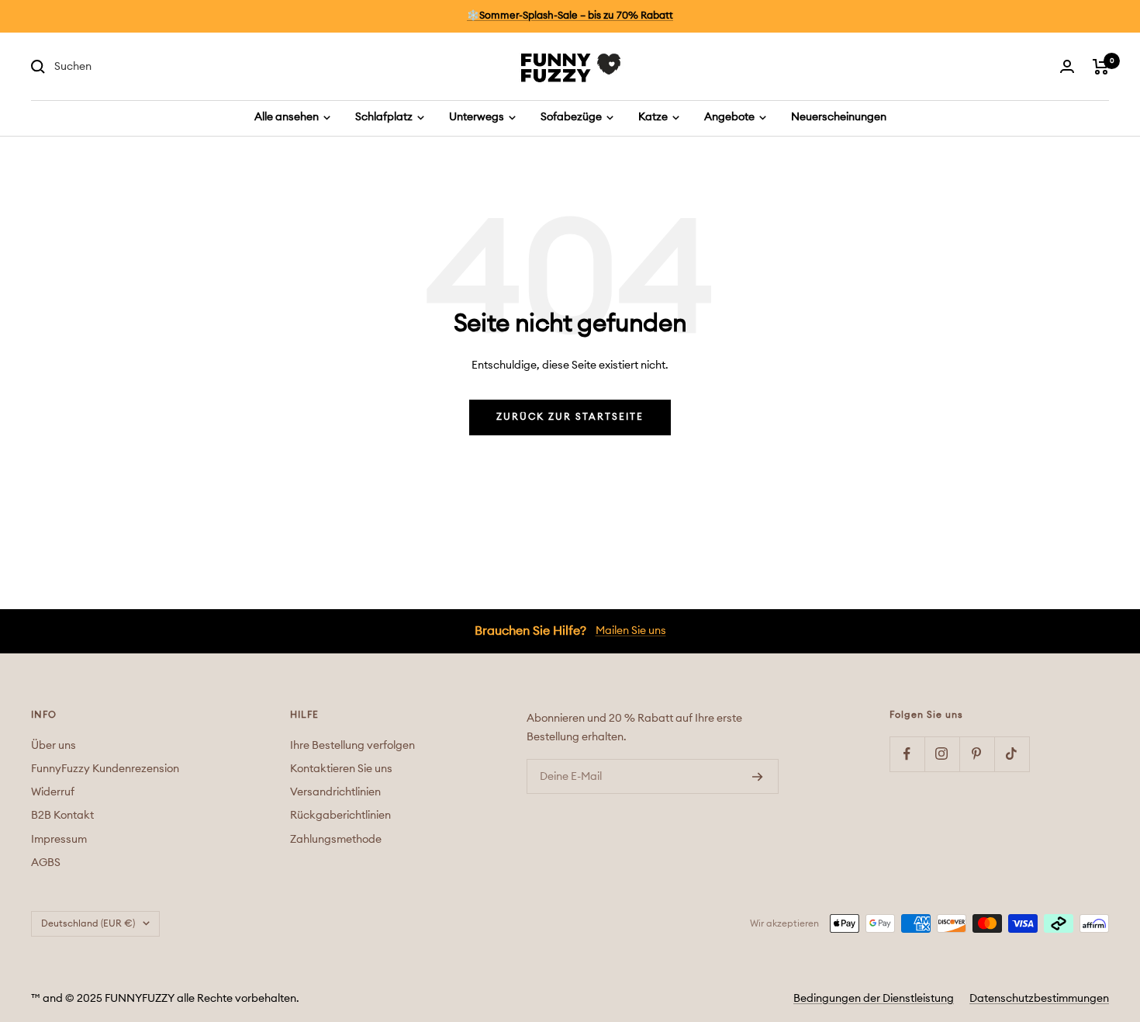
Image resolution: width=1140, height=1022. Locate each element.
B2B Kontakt (62, 815)
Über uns (53, 745)
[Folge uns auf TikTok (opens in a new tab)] (1011, 753)
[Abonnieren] (757, 776)
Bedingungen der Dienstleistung (873, 998)
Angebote (730, 117)
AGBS (45, 862)
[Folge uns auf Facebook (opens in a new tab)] (907, 753)
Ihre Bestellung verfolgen (352, 745)
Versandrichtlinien (335, 792)
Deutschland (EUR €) (88, 923)
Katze (654, 117)
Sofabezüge (572, 117)
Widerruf (52, 792)
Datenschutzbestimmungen (1039, 998)
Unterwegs (477, 117)
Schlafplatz (385, 117)
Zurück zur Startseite (570, 416)
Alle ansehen (287, 117)
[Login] (1067, 66)
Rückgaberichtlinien (340, 815)
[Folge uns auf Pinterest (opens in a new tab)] (976, 753)
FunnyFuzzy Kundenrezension (105, 769)
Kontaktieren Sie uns (341, 769)
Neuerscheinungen (838, 117)
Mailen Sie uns (631, 630)
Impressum (59, 839)
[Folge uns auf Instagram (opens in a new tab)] (941, 753)
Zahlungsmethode (336, 839)
